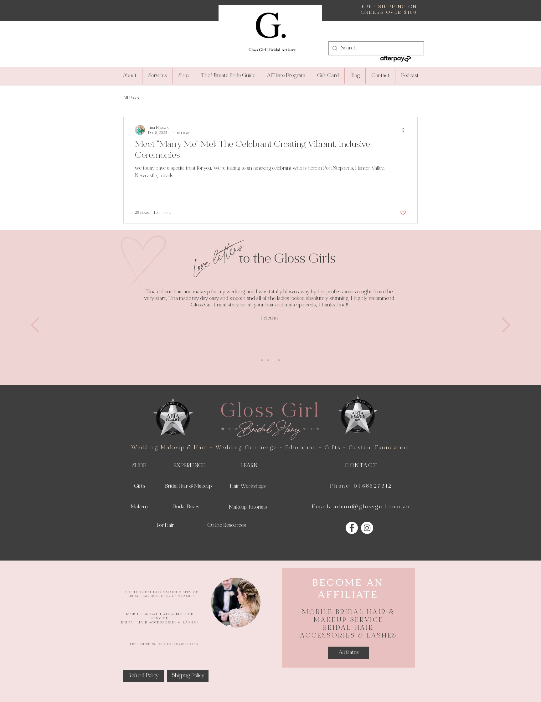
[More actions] (405, 130)
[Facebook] (352, 528)
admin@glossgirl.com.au (371, 507)
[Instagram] (367, 528)
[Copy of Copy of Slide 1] (273, 360)
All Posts (131, 98)
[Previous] (35, 325)
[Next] (506, 325)
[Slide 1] (262, 360)
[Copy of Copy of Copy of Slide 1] (279, 360)
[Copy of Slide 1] (268, 360)
